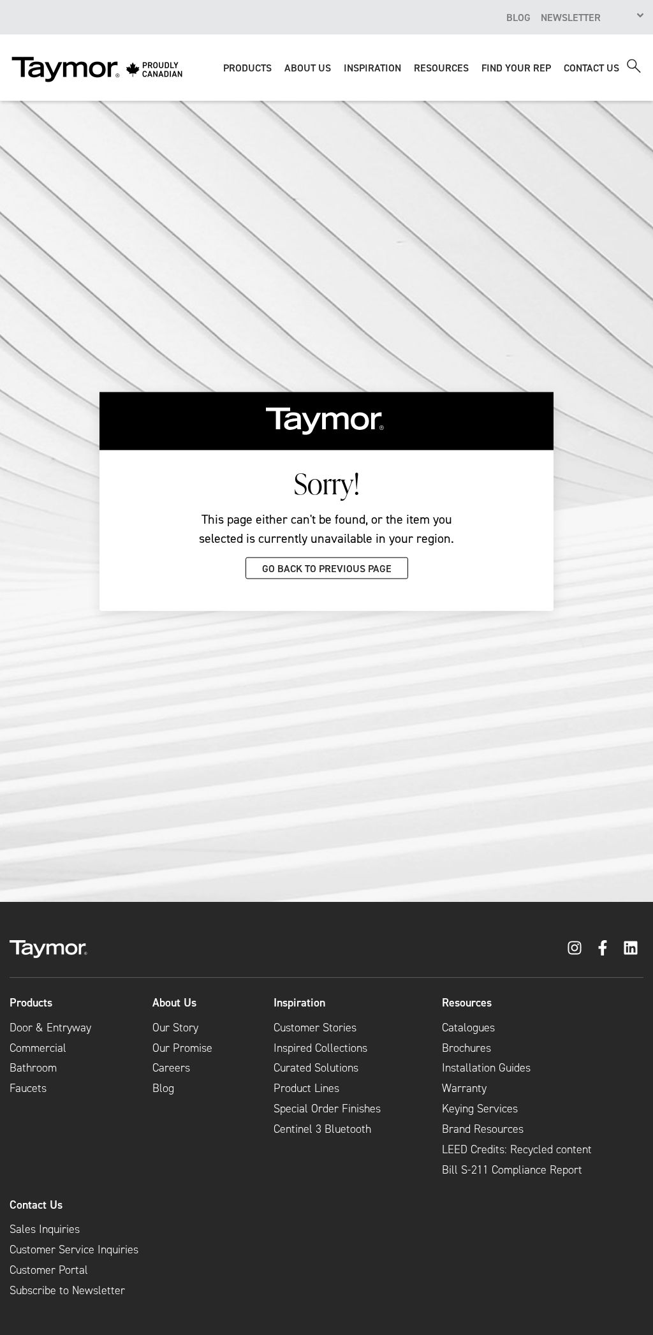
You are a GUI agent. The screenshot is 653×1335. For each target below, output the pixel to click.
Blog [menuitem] (163, 1088)
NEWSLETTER (571, 17)
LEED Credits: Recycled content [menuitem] (517, 1149)
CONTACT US (591, 67)
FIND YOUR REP (516, 67)
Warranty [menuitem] (464, 1088)
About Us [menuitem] (174, 1003)
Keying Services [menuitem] (480, 1109)
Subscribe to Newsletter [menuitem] (67, 1290)
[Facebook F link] (602, 947)
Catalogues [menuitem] (468, 1028)
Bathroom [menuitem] (33, 1068)
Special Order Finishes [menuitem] (327, 1109)
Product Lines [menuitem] (306, 1088)
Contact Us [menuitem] (36, 1205)
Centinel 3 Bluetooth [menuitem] (322, 1129)
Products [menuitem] (31, 1003)
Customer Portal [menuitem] (49, 1270)
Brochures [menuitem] (466, 1048)
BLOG (518, 17)
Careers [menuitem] (171, 1068)
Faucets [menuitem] (28, 1088)
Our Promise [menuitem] (182, 1048)
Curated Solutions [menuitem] (316, 1068)
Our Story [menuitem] (175, 1028)
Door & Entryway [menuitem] (50, 1028)
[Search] (634, 66)
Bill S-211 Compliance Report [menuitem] (512, 1170)
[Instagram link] (574, 947)
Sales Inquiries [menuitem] (45, 1229)
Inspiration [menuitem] (299, 1003)
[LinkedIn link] (630, 947)
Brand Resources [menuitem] (483, 1129)
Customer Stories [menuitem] (315, 1028)
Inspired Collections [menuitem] (320, 1048)
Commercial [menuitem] (38, 1048)
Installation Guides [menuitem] (486, 1068)
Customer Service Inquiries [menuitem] (74, 1250)
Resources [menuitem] (467, 1003)
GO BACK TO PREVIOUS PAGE (327, 567)
